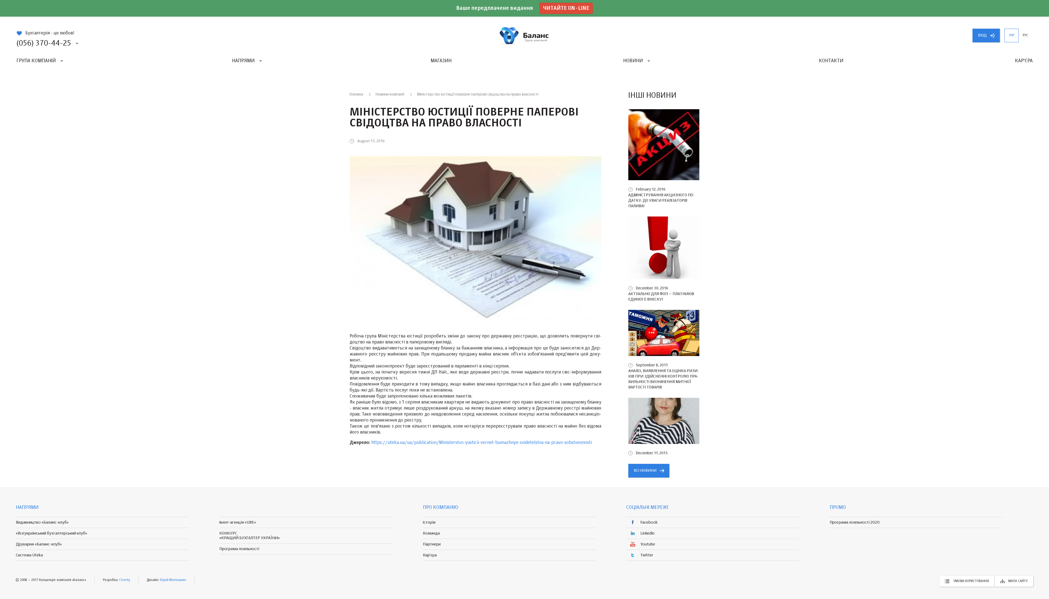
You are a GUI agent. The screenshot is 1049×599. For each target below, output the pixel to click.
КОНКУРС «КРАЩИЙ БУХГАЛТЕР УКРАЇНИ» (249, 535)
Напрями (243, 60)
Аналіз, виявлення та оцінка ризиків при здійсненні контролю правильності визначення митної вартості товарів (663, 379)
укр (1011, 35)
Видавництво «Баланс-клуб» (42, 522)
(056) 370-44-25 (43, 43)
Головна (356, 94)
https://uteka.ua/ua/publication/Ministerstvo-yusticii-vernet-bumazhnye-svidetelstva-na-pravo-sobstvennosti (481, 443)
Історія (429, 522)
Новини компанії (390, 94)
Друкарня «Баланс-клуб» (39, 544)
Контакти (831, 60)
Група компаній (36, 60)
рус (1025, 35)
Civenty (124, 580)
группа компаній (524, 35)
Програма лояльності (239, 549)
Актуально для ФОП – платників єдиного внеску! (661, 296)
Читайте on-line (566, 8)
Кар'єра (1024, 60)
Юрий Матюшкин (173, 580)
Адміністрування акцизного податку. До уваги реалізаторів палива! (661, 200)
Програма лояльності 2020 (855, 522)
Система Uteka (29, 555)
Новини (633, 60)
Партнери (432, 544)
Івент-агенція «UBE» (237, 522)
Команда (431, 533)
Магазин (441, 60)
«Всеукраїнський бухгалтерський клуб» (51, 533)
